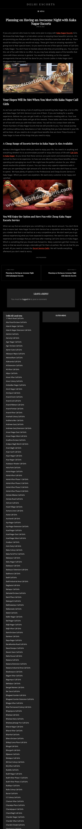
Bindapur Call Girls (13, 758)
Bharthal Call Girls (13, 734)
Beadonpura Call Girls (14, 672)
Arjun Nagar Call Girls (14, 456)
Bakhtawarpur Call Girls (15, 605)
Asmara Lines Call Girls (14, 511)
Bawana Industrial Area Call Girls (18, 668)
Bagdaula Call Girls (13, 585)
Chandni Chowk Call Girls (15, 825)
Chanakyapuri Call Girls (14, 809)
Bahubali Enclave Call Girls (16, 593)
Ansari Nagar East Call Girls (16, 432)
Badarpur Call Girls (13, 566)
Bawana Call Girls (12, 660)
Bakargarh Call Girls (13, 601)
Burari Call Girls (12, 793)
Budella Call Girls (12, 770)
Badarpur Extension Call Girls (17, 570)
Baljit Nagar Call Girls (14, 625)
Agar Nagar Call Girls (14, 342)
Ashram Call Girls (12, 503)
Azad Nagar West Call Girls (16, 538)
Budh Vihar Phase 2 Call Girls (17, 782)
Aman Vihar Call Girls (14, 377)
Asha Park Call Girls (13, 467)
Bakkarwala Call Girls (14, 609)
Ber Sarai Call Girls (13, 691)
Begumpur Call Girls (13, 679)
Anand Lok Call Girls (13, 401)
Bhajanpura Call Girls (14, 711)
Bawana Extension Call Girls (16, 664)
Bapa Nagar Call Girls (14, 640)
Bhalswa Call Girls (12, 715)
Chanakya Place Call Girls (15, 805)
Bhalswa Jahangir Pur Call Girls (17, 723)
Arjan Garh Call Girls (13, 452)
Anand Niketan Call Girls (15, 405)
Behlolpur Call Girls (13, 683)
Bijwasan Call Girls (13, 754)
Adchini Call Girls (12, 334)
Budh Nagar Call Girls (14, 774)
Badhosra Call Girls (13, 573)
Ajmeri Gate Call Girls (14, 350)
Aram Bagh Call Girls (13, 448)
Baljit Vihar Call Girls (13, 628)
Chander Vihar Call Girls (15, 821)
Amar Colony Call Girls (14, 381)
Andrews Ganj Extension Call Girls (18, 428)
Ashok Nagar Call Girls (14, 471)
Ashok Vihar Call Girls (14, 475)
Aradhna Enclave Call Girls (16, 440)
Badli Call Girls (11, 577)
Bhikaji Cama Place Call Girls (16, 742)
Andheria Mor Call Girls (14, 420)
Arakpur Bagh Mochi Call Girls (17, 444)
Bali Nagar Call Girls (13, 621)
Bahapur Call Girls (13, 589)
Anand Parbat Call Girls (14, 409)
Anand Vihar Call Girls (14, 412)
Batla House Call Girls (14, 656)
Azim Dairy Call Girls (13, 546)
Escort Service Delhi (41, 248)
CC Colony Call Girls (13, 797)
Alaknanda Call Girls (13, 361)
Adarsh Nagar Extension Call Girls (18, 330)
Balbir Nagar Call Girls (14, 617)
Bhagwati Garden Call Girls (16, 695)
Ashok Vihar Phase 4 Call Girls (17, 491)
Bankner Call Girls (12, 636)
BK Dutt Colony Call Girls (15, 762)
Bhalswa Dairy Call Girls (15, 719)
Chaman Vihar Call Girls (15, 801)
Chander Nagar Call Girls (15, 817)
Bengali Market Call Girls (15, 687)
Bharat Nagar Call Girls (14, 727)
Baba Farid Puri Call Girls (15, 554)
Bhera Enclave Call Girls (15, 738)
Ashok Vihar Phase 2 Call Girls (17, 483)
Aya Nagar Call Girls (13, 522)
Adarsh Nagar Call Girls (14, 326)
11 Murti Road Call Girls (15, 318)
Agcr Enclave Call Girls (14, 346)
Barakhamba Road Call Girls (16, 644)
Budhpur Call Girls (13, 785)
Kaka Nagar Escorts (64, 33)
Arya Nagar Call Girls (13, 460)
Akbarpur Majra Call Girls (15, 354)
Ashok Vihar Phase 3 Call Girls (17, 487)
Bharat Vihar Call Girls (14, 731)
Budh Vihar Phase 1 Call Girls (17, 778)
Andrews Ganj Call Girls (15, 424)
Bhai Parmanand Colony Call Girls (18, 707)
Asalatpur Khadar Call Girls (16, 464)
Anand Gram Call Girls (14, 397)
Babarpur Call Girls (13, 558)
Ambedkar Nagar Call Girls (16, 385)
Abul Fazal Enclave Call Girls (16, 322)
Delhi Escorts (41, 4)
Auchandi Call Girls (13, 518)
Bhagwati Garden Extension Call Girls (20, 699)
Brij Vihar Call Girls (13, 766)
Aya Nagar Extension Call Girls (17, 526)
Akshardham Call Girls (14, 358)
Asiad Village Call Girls (14, 507)
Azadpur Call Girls (12, 542)
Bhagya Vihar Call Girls (14, 703)
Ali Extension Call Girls (14, 365)
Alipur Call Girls (12, 373)
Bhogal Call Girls (12, 746)
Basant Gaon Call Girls (14, 652)
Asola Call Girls (11, 515)
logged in (26, 299)
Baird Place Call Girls (13, 597)
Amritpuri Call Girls (13, 393)
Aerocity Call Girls (12, 338)
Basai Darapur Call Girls (15, 648)
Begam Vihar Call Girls (14, 676)
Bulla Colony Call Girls (14, 789)
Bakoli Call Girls (12, 613)
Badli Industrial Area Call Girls (17, 581)
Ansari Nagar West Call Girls (16, 436)
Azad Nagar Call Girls (14, 530)
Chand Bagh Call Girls (14, 813)
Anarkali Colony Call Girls (15, 416)
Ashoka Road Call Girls (14, 499)
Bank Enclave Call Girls (14, 632)
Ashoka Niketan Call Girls (15, 495)
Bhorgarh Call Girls (13, 750)
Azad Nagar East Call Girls (15, 534)
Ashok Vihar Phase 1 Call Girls (17, 479)
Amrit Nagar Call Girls (14, 389)
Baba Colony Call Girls (14, 550)
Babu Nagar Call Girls (14, 562)
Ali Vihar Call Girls (12, 369)
